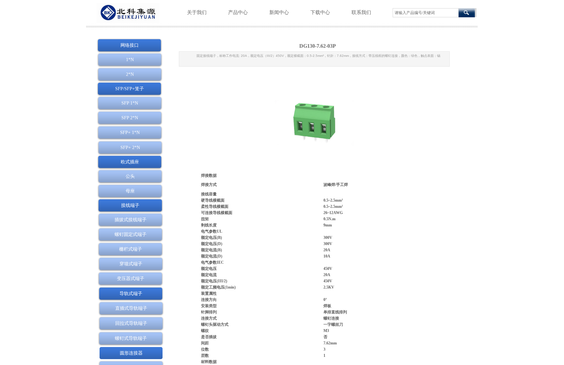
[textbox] (426, 12)
